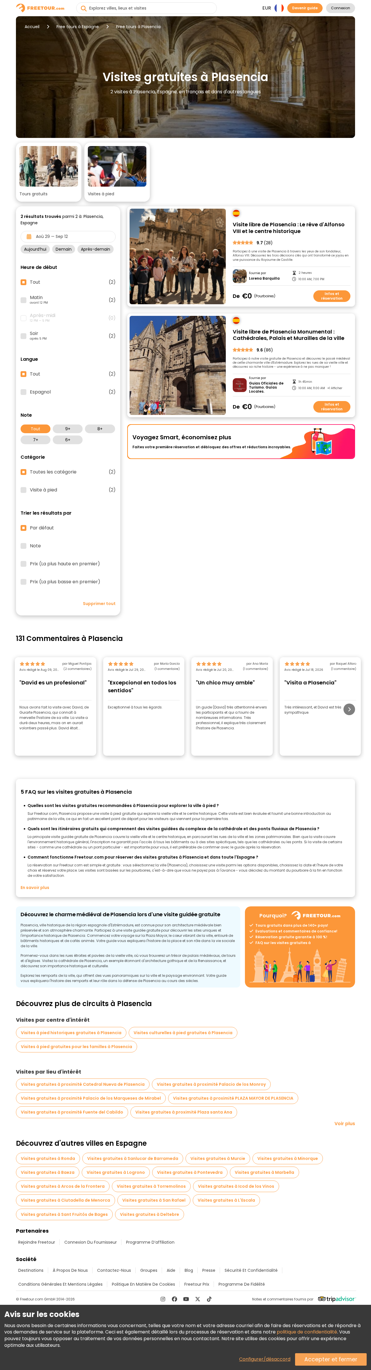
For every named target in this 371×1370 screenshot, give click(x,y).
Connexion (340, 8)
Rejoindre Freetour (36, 1242)
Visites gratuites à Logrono (116, 1172)
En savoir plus (35, 887)
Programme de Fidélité (242, 1284)
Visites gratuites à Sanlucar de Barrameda (132, 1158)
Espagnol (73, 392)
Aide (171, 1270)
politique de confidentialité (307, 1332)
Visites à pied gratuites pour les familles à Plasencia (76, 1047)
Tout (35, 429)
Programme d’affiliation (150, 1242)
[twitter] (197, 1299)
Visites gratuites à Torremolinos (151, 1186)
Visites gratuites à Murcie (217, 1158)
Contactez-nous (114, 1270)
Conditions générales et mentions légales (60, 1284)
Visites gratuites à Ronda (48, 1158)
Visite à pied (73, 490)
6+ (67, 440)
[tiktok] (209, 1299)
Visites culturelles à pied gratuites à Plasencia (183, 1033)
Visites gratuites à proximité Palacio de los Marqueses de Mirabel (91, 1098)
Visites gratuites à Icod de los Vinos (236, 1186)
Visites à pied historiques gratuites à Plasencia (71, 1033)
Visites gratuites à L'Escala (226, 1200)
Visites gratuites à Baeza (47, 1172)
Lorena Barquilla (264, 278)
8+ (100, 429)
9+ (67, 429)
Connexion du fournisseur (90, 1242)
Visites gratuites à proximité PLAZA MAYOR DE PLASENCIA (233, 1098)
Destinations (30, 1270)
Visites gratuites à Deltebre (149, 1214)
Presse (208, 1270)
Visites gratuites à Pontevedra (190, 1172)
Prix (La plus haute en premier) (65, 564)
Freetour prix (196, 1284)
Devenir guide (305, 8)
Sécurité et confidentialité (251, 1270)
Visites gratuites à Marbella (264, 1172)
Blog (189, 1270)
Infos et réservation (332, 296)
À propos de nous (70, 1270)
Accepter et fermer (330, 1359)
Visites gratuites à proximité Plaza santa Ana (183, 1112)
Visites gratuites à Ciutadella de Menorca (65, 1200)
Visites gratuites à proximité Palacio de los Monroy (211, 1084)
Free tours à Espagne (78, 27)
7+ (35, 440)
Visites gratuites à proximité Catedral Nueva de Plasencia (83, 1084)
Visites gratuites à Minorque (287, 1158)
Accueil (32, 27)
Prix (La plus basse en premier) (65, 582)
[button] (48, 172)
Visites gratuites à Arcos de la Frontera (63, 1186)
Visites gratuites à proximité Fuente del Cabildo (72, 1112)
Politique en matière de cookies (143, 1284)
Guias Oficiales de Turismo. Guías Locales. (266, 387)
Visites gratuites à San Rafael (154, 1200)
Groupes (148, 1270)
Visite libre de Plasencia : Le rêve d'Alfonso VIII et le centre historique (289, 227)
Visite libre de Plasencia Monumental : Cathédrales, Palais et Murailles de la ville (288, 335)
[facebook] (174, 1299)
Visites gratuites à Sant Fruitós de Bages (64, 1214)
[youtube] (186, 1299)
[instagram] (162, 1299)
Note (35, 546)
